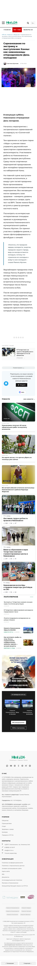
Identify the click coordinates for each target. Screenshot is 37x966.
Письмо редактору (11, 853)
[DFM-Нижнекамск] (23, 898)
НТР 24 (4, 34)
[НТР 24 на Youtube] (11, 766)
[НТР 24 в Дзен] (30, 766)
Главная (7, 29)
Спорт (4, 826)
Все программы (19, 728)
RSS (3, 874)
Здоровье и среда (8, 829)
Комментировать (18, 368)
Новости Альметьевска (12, 911)
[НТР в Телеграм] (22, 766)
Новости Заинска (25, 914)
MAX (22, 392)
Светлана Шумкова (12, 63)
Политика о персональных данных (13, 865)
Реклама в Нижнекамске (10, 883)
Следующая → (27, 963)
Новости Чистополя (12, 914)
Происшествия (7, 823)
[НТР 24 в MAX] (7, 766)
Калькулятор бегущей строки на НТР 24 (15, 886)
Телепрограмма (19, 722)
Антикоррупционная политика (12, 880)
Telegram (23, 385)
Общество (16, 34)
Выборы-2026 (29, 29)
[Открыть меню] (3, 23)
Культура (5, 832)
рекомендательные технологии (13, 944)
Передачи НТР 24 (7, 835)
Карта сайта (6, 871)
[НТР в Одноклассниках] (18, 766)
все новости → (29, 399)
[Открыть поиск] (28, 23)
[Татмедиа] (10, 897)
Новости (9, 34)
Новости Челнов (26, 911)
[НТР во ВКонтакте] (15, 766)
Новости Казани (26, 908)
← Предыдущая (9, 963)
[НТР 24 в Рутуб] (26, 766)
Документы (5, 877)
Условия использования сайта (12, 868)
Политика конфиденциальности (12, 862)
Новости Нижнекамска (12, 908)
